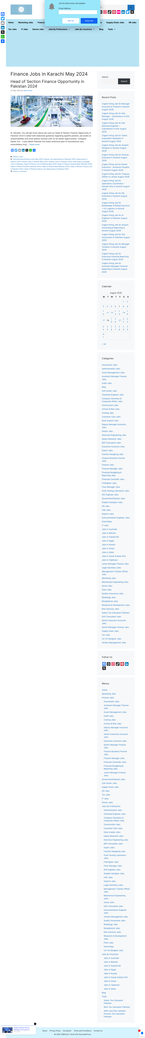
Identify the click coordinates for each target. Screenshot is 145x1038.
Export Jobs (107, 450)
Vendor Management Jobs (114, 642)
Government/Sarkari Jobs (113, 498)
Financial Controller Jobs (113, 479)
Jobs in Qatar (108, 552)
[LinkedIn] (2, 27)
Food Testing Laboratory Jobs (115, 491)
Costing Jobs (108, 413)
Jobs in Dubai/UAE (110, 537)
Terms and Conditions (82, 1031)
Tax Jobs (12, 29)
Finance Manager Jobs (112, 469)
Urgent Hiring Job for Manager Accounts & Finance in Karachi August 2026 (116, 107)
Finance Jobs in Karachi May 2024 (35, 162)
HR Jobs (132, 22)
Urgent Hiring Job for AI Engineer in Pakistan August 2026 (114, 218)
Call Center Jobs (109, 391)
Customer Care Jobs (111, 417)
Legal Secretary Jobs (111, 568)
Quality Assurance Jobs (112, 593)
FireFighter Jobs (109, 483)
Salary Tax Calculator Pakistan (115, 613)
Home (11, 22)
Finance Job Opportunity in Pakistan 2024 (60, 159)
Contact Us (98, 1031)
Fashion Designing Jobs (112, 454)
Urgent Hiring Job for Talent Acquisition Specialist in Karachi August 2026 (114, 138)
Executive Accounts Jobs (113, 446)
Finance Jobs (18, 157)
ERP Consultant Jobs (111, 443)
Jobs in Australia (109, 529)
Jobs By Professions (58, 29)
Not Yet (71, 21)
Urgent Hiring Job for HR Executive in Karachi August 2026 (114, 196)
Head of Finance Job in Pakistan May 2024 (40, 164)
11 (108, 313)
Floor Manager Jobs (111, 487)
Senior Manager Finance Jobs (115, 627)
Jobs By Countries (83, 29)
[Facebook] (2, 14)
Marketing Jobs (25, 22)
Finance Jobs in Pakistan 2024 (60, 162)
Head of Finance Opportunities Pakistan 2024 (74, 164)
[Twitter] (2, 18)
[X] (2, 32)
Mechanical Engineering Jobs (115, 582)
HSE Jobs (106, 510)
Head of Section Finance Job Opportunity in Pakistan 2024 (46, 169)
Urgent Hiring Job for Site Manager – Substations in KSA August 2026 (115, 116)
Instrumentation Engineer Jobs (116, 518)
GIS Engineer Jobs (110, 495)
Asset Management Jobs (113, 372)
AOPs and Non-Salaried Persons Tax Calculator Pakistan (115, 1014)
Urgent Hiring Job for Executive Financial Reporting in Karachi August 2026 (115, 257)
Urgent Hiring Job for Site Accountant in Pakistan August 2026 (116, 237)
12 (112, 313)
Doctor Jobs (38, 29)
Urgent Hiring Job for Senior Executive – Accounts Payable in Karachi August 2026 (115, 167)
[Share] (2, 41)
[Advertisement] (72, 49)
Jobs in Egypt (108, 541)
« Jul (104, 344)
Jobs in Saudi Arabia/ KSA (114, 556)
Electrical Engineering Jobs (114, 435)
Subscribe (89, 21)
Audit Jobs (107, 383)
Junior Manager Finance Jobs (115, 564)
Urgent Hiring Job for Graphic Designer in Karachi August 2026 (115, 148)
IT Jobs (24, 29)
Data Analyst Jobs (110, 420)
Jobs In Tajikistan (110, 560)
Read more (35, 144)
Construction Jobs (110, 405)
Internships (107, 521)
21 (120, 320)
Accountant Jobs (109, 365)
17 (104, 320)
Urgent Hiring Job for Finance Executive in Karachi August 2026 (115, 158)
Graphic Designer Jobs (112, 502)
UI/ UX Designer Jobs (111, 639)
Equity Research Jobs (111, 439)
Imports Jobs (108, 514)
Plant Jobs (106, 590)
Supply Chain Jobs (115, 22)
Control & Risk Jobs (111, 409)
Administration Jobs (111, 369)
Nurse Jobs (107, 586)
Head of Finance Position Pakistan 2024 (26, 166)
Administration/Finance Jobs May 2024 (28, 159)
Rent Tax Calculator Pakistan (117, 1007)
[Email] (2, 23)
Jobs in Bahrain (109, 533)
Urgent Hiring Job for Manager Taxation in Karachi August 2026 (116, 247)
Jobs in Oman (108, 548)
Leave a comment (20, 171)
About (44, 1031)
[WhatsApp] (2, 36)
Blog (101, 29)
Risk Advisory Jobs (110, 609)
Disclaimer (67, 1031)
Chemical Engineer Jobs (113, 395)
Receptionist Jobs (110, 601)
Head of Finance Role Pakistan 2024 (55, 166)
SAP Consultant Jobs (111, 616)
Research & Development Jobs (116, 605)
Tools (110, 29)
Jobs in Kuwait (108, 544)
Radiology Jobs (109, 597)
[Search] (131, 7)
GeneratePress (85, 1034)
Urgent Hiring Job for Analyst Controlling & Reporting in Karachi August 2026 (115, 228)
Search (105, 77)
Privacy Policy (55, 1031)
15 (124, 313)
